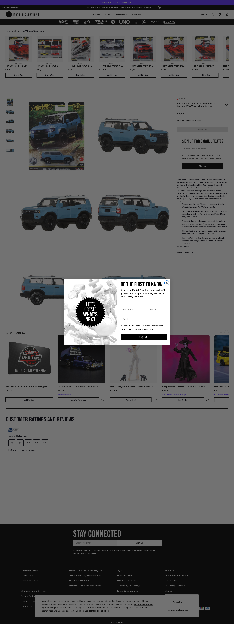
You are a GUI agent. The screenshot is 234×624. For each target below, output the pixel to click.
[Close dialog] (166, 283)
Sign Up (143, 337)
